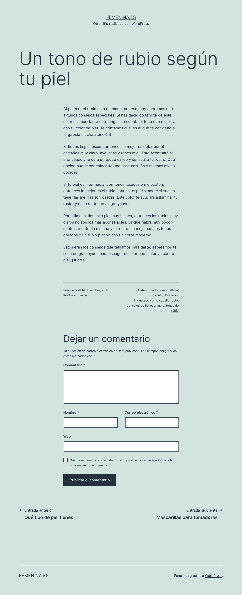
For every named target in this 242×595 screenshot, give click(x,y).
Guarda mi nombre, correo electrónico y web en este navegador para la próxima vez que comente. (121, 462)
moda (117, 108)
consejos (97, 247)
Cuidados (172, 295)
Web (67, 436)
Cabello (157, 295)
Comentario (74, 365)
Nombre (71, 412)
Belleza (173, 290)
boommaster (78, 295)
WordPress (213, 576)
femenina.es (121, 17)
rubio (111, 191)
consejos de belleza (141, 305)
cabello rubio (168, 300)
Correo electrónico (141, 412)
